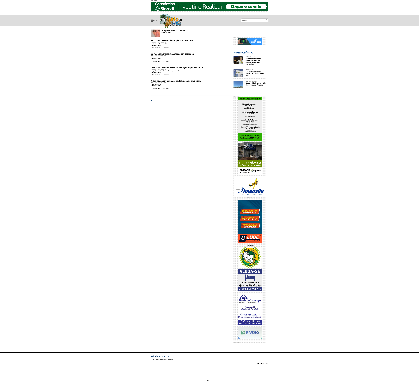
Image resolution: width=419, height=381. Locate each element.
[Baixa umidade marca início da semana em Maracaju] (238, 84)
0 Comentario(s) (155, 48)
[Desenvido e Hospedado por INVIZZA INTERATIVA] (263, 364)
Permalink (166, 48)
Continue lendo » (156, 45)
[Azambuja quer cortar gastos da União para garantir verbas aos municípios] (238, 60)
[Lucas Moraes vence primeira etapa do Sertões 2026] (238, 73)
